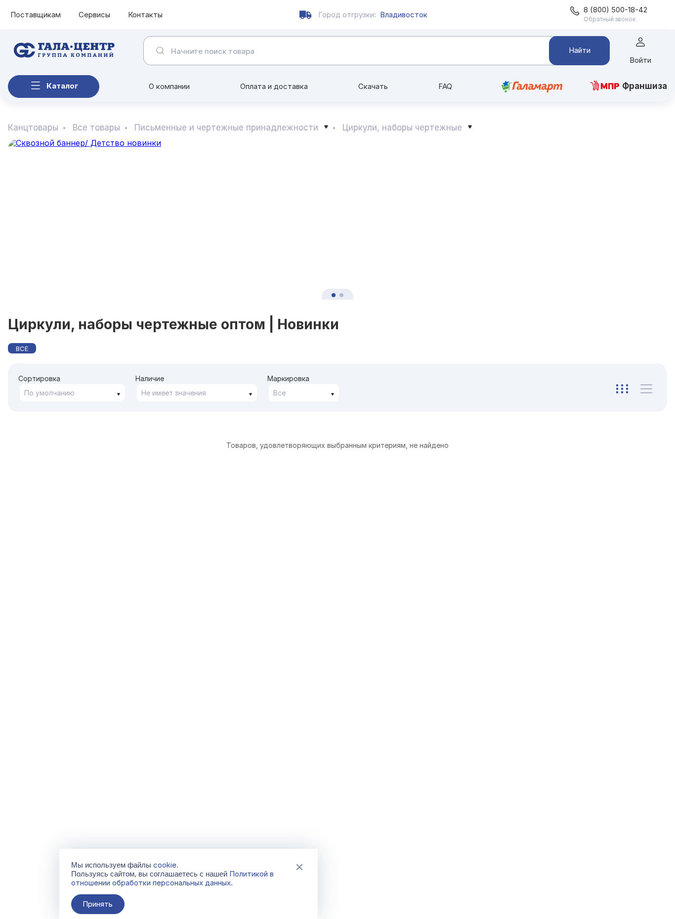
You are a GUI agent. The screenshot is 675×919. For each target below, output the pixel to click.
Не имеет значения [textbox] (173, 393)
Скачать (373, 86)
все (22, 348)
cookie (164, 865)
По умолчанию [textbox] (49, 393)
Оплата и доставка (274, 86)
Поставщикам (35, 14)
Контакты (145, 14)
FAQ (445, 86)
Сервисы (94, 14)
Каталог (62, 85)
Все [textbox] (279, 393)
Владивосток (403, 14)
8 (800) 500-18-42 (615, 9)
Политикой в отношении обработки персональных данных (172, 878)
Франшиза (644, 86)
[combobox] (72, 393)
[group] (337, 219)
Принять (98, 904)
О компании (169, 86)
